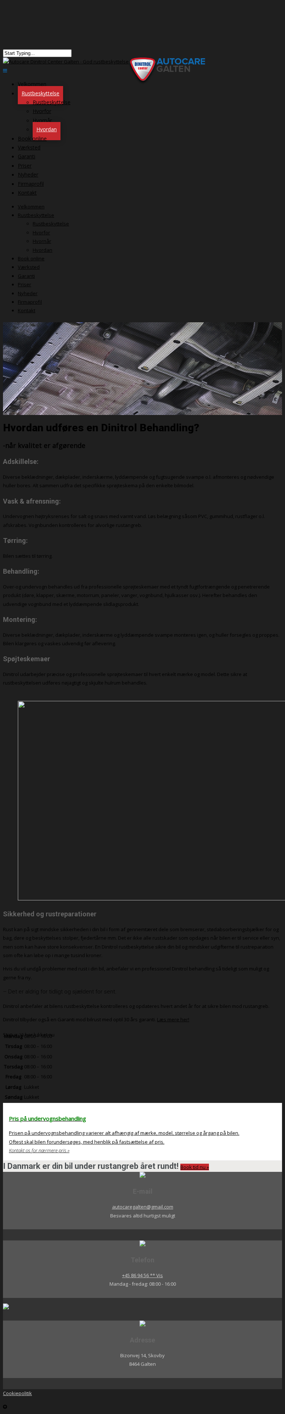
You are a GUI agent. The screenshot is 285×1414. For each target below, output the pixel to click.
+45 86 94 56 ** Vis (142, 1275)
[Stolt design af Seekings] (142, 1306)
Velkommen (31, 206)
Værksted (29, 267)
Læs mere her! (173, 1019)
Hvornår (42, 120)
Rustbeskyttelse (40, 93)
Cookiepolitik (17, 1393)
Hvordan (42, 250)
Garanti (26, 276)
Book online (31, 258)
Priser (24, 284)
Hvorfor (42, 111)
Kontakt (27, 192)
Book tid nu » (194, 1167)
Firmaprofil (30, 302)
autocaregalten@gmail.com (142, 1206)
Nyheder (27, 293)
